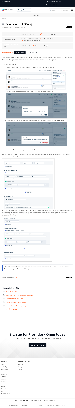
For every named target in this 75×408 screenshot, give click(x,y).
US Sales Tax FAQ (5, 393)
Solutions (36, 15)
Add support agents (12, 291)
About (2, 364)
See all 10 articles (12, 309)
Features (20, 364)
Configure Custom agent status (16, 302)
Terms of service (13, 405)
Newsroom (4, 386)
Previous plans (33, 52)
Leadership (4, 367)
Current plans (20, 52)
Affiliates (3, 379)
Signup (20, 369)
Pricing (20, 367)
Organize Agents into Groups (15, 299)
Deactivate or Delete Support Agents (17, 306)
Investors (3, 372)
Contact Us (4, 389)
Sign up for (53, 1)
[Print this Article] (31, 25)
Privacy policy (24, 405)
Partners (3, 381)
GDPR (2, 391)
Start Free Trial (37, 345)
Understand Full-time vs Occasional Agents (19, 295)
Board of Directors (6, 369)
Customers (4, 374)
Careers (3, 384)
